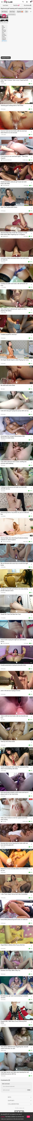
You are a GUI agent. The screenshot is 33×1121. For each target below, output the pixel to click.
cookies (3, 1116)
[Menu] (27, 2)
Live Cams (5, 5)
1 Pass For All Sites (6, 541)
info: (9, 1097)
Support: (11, 1100)
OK (28, 1116)
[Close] (31, 1116)
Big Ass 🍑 (20, 11)
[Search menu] (23, 2)
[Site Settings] (30, 2)
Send (28, 1090)
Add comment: (6, 1083)
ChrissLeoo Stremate (7, 160)
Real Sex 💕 (16, 5)
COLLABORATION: (13, 1104)
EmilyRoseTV (5, 236)
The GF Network (5, 185)
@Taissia (4, 40)
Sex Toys (12, 11)
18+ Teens (4, 11)
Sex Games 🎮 (27, 5)
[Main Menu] (2, 2)
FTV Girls (4, 821)
